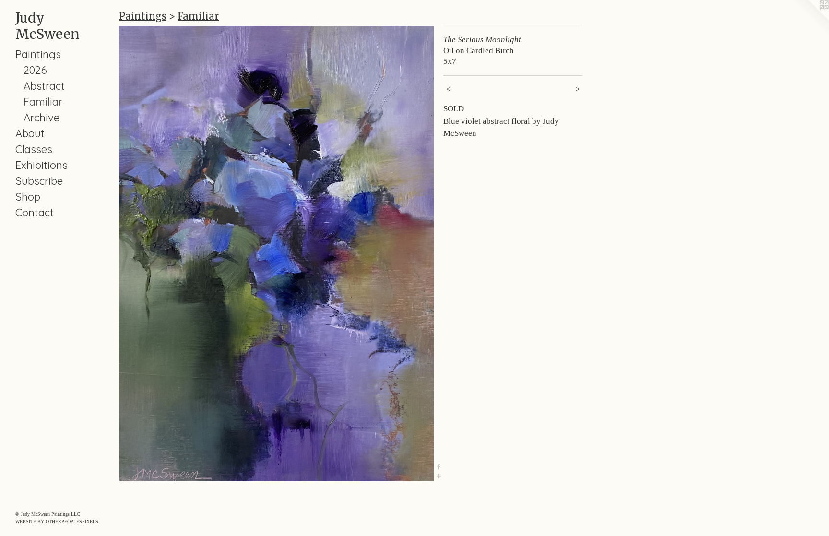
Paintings (38, 54)
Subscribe (39, 181)
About (30, 133)
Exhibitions (41, 165)
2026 (35, 70)
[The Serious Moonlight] (276, 253)
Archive (41, 117)
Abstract (44, 86)
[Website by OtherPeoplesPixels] (810, 19)
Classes (33, 149)
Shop (27, 196)
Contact (34, 212)
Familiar (43, 101)
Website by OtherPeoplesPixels (56, 521)
